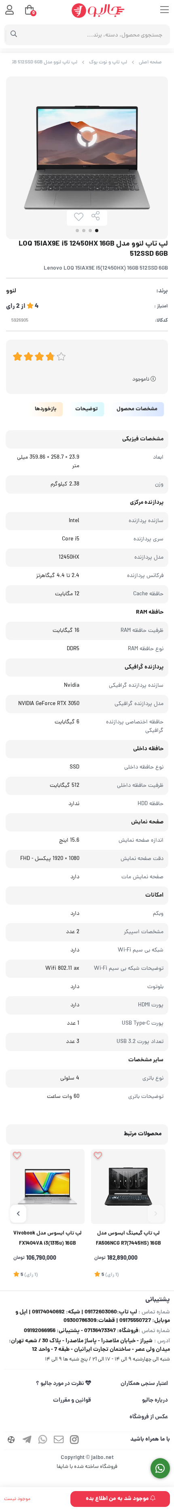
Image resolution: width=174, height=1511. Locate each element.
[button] (156, 1214)
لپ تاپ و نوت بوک (108, 62)
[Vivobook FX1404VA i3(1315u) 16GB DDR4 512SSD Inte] (47, 1186)
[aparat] (11, 1440)
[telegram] (27, 1440)
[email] (59, 1440)
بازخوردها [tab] (45, 409)
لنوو (11, 291)
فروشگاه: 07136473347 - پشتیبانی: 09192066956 (81, 1330)
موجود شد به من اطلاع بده (118, 1498)
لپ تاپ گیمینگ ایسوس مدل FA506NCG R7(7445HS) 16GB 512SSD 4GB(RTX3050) (128, 1240)
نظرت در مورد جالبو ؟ (60, 1383)
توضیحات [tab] (86, 409)
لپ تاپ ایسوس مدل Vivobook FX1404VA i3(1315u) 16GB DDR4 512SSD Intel (47, 1240)
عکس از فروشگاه (148, 1417)
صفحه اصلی (150, 62)
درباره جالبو (155, 1400)
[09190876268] (160, 1468)
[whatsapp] (43, 1440)
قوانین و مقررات (72, 1400)
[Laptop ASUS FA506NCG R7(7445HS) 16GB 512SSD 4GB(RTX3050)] (128, 1186)
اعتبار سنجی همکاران (144, 1383)
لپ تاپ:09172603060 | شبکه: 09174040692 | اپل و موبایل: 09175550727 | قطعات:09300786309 (92, 1316)
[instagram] (74, 1440)
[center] (14, 35)
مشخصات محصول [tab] (137, 409)
